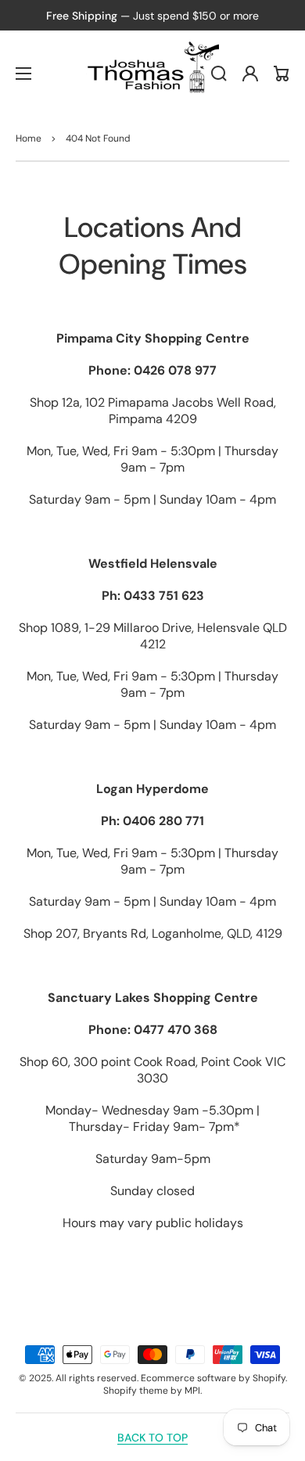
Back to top (152, 1437)
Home (28, 138)
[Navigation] (23, 73)
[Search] (219, 73)
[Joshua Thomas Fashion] (153, 73)
